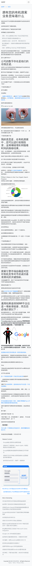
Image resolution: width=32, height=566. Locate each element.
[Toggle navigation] (28, 2)
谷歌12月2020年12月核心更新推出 (12, 520)
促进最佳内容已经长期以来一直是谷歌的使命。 (14, 352)
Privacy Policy (20, 562)
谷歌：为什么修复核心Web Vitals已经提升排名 (15, 36)
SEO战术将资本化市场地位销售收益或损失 (14, 501)
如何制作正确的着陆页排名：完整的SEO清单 (14, 537)
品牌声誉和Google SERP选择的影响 (12, 546)
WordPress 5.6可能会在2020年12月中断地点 (15, 488)
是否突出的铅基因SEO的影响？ (11, 543)
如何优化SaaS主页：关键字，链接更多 (14, 460)
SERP (3, 2)
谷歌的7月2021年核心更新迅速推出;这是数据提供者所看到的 (15, 456)
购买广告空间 (18, 96)
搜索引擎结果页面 (14, 561)
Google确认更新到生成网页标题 (12, 442)
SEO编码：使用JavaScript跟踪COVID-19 (14, 540)
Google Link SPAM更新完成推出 (11, 533)
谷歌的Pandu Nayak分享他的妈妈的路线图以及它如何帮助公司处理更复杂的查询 (15, 508)
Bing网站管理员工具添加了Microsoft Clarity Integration (14, 529)
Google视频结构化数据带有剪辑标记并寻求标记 (16, 451)
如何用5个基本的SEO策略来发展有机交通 (14, 504)
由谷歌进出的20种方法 (8, 517)
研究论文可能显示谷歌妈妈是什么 (11, 38)
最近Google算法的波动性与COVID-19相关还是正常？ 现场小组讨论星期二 (15, 524)
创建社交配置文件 (7, 96)
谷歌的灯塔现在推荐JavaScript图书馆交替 (14, 549)
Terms (14, 562)
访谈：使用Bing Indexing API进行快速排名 (14, 48)
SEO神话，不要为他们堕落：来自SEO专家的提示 (15, 553)
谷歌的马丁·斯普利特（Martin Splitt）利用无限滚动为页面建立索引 (15, 446)
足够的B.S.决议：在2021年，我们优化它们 (14, 41)
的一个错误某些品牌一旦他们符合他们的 (12, 376)
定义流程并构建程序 (16, 170)
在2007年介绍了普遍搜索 (11, 291)
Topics (10, 562)
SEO (9, 7)
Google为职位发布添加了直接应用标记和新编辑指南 (15, 513)
